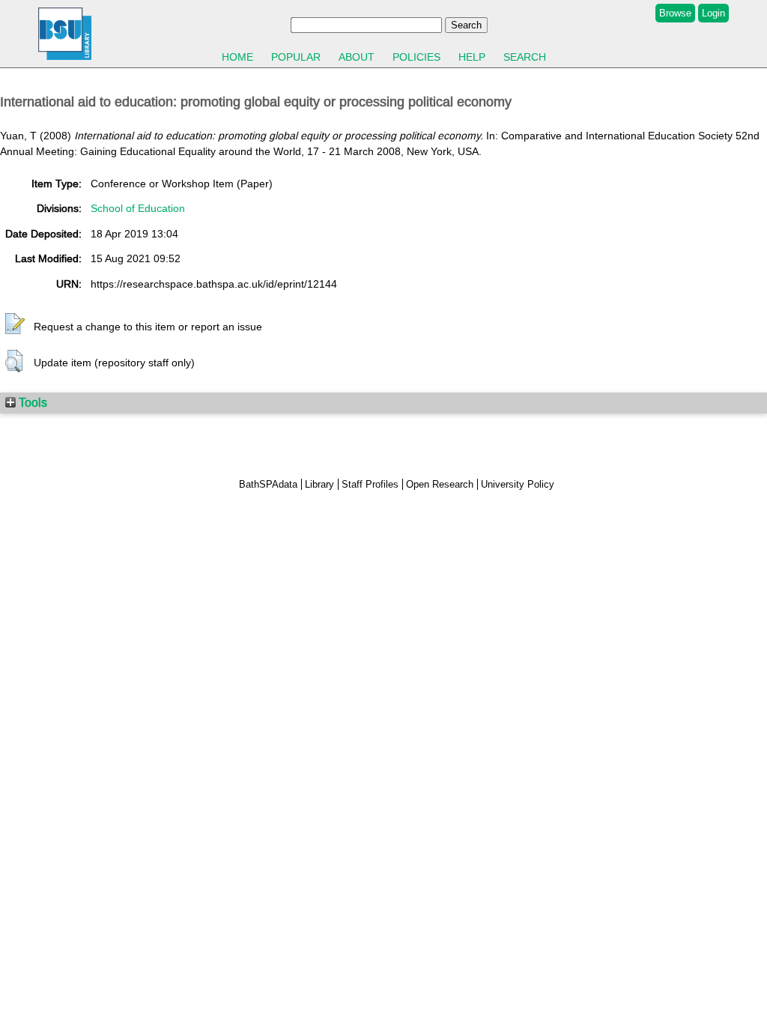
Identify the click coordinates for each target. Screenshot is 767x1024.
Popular (296, 57)
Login (713, 13)
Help (471, 57)
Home (237, 57)
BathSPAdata (268, 484)
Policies (416, 57)
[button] (15, 324)
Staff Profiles (370, 484)
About (357, 57)
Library (319, 484)
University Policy (517, 484)
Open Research (439, 484)
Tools (31, 402)
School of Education (138, 208)
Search (524, 57)
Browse (675, 13)
